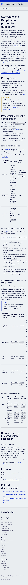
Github (3, 549)
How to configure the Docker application (14, 491)
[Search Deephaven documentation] (25, 4)
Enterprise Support (6, 540)
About (3, 561)
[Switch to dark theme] (16, 4)
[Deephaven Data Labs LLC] (7, 512)
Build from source (8, 503)
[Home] (7, 4)
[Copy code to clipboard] (25, 237)
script (16, 129)
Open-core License (6, 524)
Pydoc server (5, 528)
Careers (3, 563)
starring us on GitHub (22, 0)
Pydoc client (4, 526)
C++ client (4, 534)
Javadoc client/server (7, 530)
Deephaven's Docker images (9, 62)
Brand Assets (5, 567)
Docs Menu (6, 9)
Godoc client (4, 532)
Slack (2, 551)
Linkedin (3, 553)
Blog (2, 547)
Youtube (3, 555)
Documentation (5, 520)
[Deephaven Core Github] (19, 4)
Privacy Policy (4, 577)
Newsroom (4, 565)
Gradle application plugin (12, 480)
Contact (3, 569)
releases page (18, 45)
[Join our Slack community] (22, 4)
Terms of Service (5, 579)
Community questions (7, 522)
